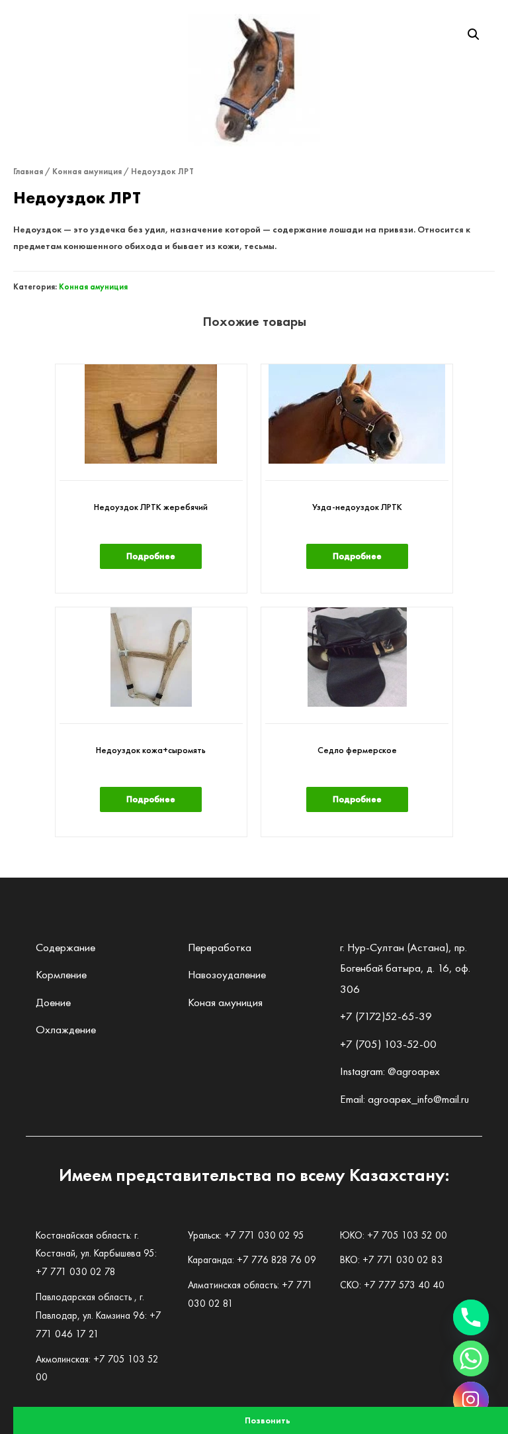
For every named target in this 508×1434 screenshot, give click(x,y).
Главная (28, 171)
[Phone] (471, 1317)
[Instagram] (471, 1399)
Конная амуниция (87, 171)
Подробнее (150, 556)
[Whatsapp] (471, 1358)
